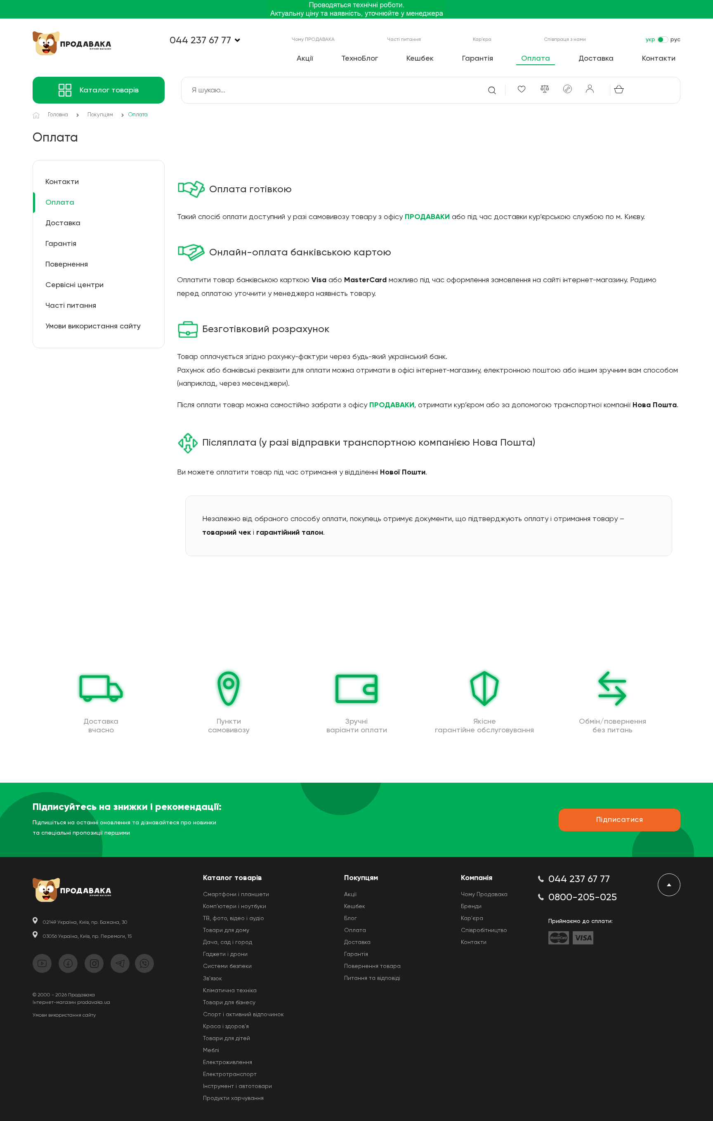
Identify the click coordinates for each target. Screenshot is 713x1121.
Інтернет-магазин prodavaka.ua (71, 1002)
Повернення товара (372, 966)
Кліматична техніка (230, 991)
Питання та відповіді (372, 978)
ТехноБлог (359, 58)
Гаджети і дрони (225, 954)
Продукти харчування (233, 1098)
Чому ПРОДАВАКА (313, 39)
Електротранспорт (230, 1074)
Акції (305, 58)
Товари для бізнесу (229, 1002)
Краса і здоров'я (226, 1026)
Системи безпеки (227, 966)
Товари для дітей (226, 1038)
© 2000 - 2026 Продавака (64, 995)
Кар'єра (482, 39)
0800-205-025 (582, 897)
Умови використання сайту (93, 326)
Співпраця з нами (565, 39)
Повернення (66, 264)
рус (675, 39)
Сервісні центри (74, 285)
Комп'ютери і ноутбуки (234, 906)
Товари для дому (226, 930)
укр (650, 39)
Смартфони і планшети (236, 894)
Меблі (211, 1050)
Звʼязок (212, 979)
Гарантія (477, 58)
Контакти (658, 58)
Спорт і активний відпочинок (243, 1014)
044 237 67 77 (200, 40)
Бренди (471, 906)
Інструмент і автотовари (237, 1086)
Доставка (596, 58)
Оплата (535, 58)
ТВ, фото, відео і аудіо (233, 918)
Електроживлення (227, 1062)
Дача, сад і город (227, 942)
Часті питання (404, 39)
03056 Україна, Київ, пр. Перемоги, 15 (87, 936)
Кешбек (420, 58)
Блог (350, 918)
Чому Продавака (484, 894)
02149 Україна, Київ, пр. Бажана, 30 (85, 922)
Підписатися (619, 820)
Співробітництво (484, 930)
